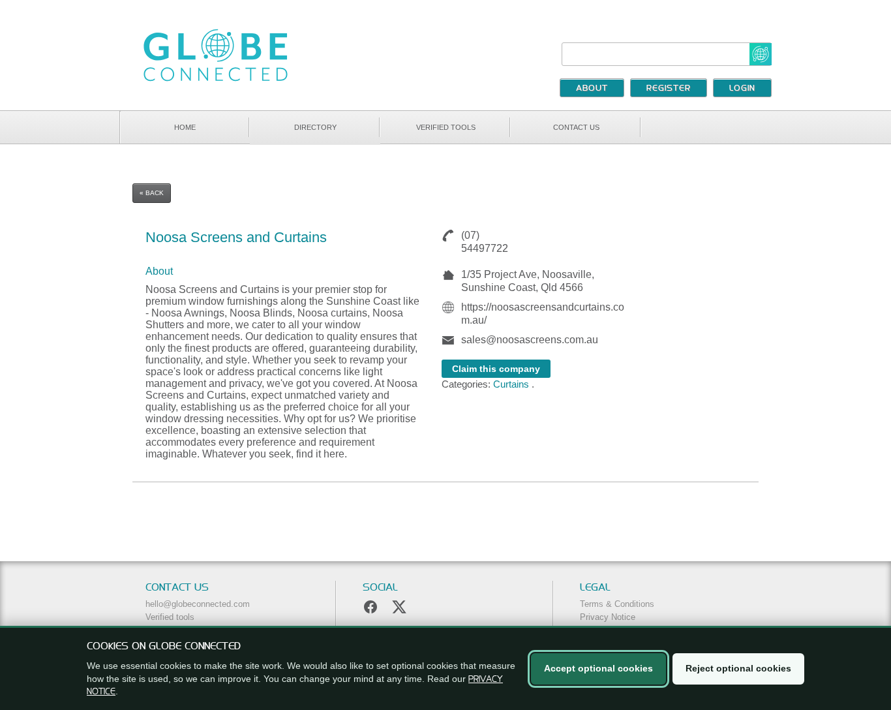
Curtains (511, 384)
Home (185, 127)
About (592, 89)
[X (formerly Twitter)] (399, 607)
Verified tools (446, 127)
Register (668, 89)
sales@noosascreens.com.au (529, 339)
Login (742, 89)
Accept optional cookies (598, 668)
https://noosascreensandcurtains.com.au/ (542, 313)
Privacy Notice (607, 617)
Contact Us (576, 127)
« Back (152, 192)
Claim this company (496, 368)
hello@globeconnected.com (197, 604)
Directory (315, 127)
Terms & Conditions (617, 604)
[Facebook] (370, 607)
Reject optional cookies (738, 668)
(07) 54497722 (484, 242)
